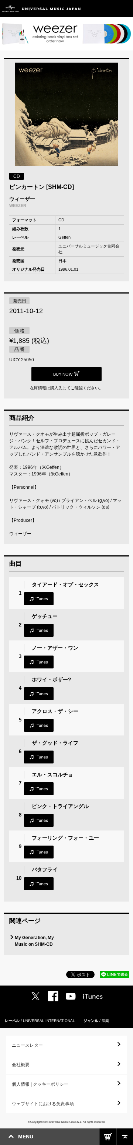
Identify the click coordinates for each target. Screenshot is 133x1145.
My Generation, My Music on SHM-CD (34, 941)
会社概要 (21, 1064)
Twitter (35, 996)
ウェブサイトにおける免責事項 (43, 1103)
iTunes (39, 598)
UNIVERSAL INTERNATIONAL (49, 1021)
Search (108, 8)
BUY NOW (107, 1136)
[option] (66, 115)
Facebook (53, 996)
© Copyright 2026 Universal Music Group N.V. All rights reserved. (66, 1122)
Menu (124, 8)
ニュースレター (27, 1045)
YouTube (71, 996)
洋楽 (105, 1021)
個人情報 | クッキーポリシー (40, 1084)
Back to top (124, 1136)
